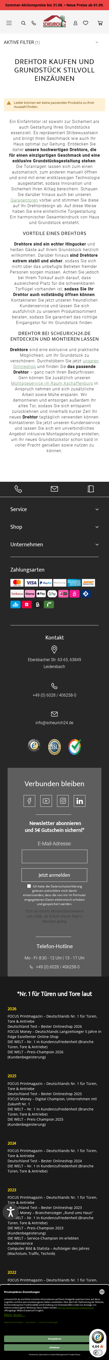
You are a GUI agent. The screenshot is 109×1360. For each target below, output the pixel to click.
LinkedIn (79, 801)
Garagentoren (24, 200)
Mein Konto (75, 23)
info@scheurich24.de (54, 722)
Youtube (46, 801)
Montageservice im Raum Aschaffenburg (52, 383)
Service (18, 509)
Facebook (29, 801)
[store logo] (54, 23)
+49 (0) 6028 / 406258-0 (54, 695)
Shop (16, 527)
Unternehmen (26, 544)
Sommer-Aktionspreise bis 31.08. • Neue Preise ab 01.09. (54, 5)
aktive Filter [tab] (19, 42)
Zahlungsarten (27, 570)
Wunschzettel (86, 23)
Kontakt (54, 637)
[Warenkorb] (100, 23)
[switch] (97, 1352)
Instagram (63, 801)
